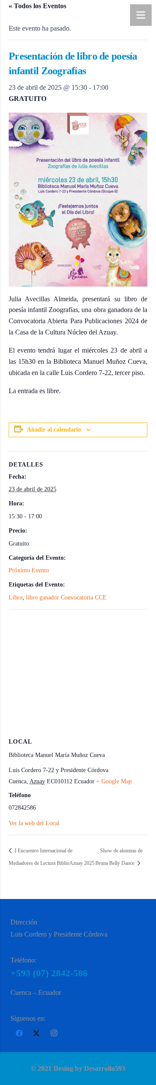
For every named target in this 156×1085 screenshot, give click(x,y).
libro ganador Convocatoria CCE (66, 597)
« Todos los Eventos (37, 5)
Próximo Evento (29, 570)
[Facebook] (19, 1033)
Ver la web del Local (34, 823)
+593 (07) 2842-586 (49, 973)
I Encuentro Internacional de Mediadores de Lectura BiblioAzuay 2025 (51, 857)
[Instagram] (53, 1033)
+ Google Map (114, 781)
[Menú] (141, 15)
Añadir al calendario (54, 429)
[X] (36, 1033)
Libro (16, 597)
